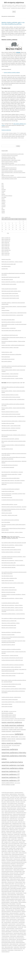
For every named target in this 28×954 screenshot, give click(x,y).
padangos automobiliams (14, 913)
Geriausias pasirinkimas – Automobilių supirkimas (11, 632)
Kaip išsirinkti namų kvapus (7, 497)
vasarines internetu (13, 919)
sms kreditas (14, 945)
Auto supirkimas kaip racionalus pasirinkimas (10, 519)
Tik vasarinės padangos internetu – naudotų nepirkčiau (12, 378)
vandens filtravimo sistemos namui (11, 811)
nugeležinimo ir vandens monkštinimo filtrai (14, 826)
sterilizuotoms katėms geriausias (8, 871)
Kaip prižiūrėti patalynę (6, 266)
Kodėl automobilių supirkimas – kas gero (9, 504)
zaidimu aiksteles (14, 137)
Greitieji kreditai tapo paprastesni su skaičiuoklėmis (11, 354)
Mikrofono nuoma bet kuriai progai (8, 592)
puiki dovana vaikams (20, 863)
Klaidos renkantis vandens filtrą (8, 580)
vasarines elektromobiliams (12, 926)
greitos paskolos (11, 950)
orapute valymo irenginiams (8, 734)
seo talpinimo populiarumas (15, 916)
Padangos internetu (5, 903)
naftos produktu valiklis (9, 947)
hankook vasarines (11, 925)
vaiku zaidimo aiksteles (19, 136)
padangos (19, 734)
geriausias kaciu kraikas (17, 866)
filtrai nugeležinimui (14, 795)
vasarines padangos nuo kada (13, 765)
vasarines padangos (10, 749)
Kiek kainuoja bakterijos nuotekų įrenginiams (14, 899)
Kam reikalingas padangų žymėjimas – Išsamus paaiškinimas (13, 565)
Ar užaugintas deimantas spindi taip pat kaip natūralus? (12, 499)
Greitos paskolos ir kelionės (7, 704)
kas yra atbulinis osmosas (12, 803)
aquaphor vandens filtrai (10, 831)
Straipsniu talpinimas (6, 130)
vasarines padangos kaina (12, 762)
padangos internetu (6, 736)
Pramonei (3, 206)
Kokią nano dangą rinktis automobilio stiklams (10, 478)
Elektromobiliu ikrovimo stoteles (13, 905)
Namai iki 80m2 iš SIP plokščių (15, 888)
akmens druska (22, 947)
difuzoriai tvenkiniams (11, 892)
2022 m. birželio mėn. (6, 248)
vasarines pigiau (21, 922)
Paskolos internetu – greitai (7, 352)
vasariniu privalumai (22, 930)
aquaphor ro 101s (17, 851)
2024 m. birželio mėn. (6, 244)
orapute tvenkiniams (16, 731)
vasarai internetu (5, 937)
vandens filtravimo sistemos (16, 806)
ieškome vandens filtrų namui (10, 812)
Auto (2, 183)
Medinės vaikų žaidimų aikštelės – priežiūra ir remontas (12, 607)
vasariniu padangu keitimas (8, 782)
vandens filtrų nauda (18, 800)
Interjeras (3, 191)
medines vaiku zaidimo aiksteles (19, 718)
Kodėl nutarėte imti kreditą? (7, 706)
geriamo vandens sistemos (20, 828)
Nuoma (3, 198)
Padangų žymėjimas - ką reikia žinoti (8, 328)
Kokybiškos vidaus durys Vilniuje (8, 423)
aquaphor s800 (10, 849)
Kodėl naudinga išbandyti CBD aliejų (8, 567)
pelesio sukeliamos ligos (14, 943)
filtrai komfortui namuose (11, 807)
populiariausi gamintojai (6, 940)
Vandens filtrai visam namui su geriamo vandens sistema (13, 582)
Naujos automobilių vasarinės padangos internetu (11, 549)
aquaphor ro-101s (7, 841)
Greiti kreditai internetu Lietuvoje (8, 359)
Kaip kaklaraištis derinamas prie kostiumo (10, 465)
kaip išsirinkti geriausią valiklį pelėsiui (9, 863)
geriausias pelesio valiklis (9, 883)
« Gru (8, 233)
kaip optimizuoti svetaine (12, 886)
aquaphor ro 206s (14, 852)
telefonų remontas (5, 857)
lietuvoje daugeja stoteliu (18, 874)
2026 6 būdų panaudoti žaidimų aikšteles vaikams (11, 291)
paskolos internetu (21, 945)
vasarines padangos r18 (10, 777)
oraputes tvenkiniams (6, 731)
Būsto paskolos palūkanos (7, 361)
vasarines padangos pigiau (12, 768)
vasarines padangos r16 (10, 771)
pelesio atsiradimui (19, 940)
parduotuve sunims (9, 914)
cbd (2, 711)
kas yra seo (12, 857)
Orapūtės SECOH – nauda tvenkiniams (9, 169)
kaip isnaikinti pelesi (5, 943)
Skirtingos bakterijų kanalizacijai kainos (9, 167)
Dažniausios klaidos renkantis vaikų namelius (10, 295)
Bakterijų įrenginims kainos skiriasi (13, 896)
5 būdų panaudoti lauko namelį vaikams (9, 288)
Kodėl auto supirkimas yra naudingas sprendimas (11, 649)
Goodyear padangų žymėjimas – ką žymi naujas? (11, 552)
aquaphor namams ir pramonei (14, 835)
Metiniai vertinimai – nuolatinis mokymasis (10, 655)
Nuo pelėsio (4, 197)
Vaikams (14, 133)
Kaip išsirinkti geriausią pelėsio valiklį (9, 158)
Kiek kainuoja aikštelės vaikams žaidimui (17, 889)
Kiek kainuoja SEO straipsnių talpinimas (9, 430)
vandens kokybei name (14, 815)
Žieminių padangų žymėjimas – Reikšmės (9, 161)
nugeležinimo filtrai (7, 854)
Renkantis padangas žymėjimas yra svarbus (10, 394)
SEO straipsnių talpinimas (14, 3)
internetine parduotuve (19, 792)
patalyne (4, 738)
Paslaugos (3, 201)
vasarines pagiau (15, 931)
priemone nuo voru (5, 855)
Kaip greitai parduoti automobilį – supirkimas (10, 438)
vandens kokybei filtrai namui (7, 814)
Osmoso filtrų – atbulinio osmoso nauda (9, 515)
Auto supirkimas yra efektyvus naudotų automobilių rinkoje (13, 618)
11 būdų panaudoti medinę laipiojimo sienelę (10, 298)
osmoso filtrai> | (22, 795)
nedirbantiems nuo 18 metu (7, 945)
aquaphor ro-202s (21, 846)
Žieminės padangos (22, 902)
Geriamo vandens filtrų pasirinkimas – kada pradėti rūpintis (13, 281)
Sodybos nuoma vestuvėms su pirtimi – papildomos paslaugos (14, 177)
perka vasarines (18, 925)
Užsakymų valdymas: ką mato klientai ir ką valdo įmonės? (13, 673)
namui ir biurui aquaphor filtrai (13, 843)
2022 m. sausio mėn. (5, 254)
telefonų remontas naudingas (7, 866)
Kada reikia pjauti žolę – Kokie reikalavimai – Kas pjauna (12, 472)
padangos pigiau (14, 736)
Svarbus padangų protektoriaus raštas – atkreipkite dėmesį (13, 399)
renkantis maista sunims (17, 948)
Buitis (7, 133)
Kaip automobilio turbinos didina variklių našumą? (11, 330)
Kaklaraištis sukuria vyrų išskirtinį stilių (9, 620)
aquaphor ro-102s (15, 841)
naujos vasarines (15, 922)
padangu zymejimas (22, 736)
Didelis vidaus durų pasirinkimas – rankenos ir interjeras (12, 560)
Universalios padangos (10, 909)
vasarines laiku (8, 920)
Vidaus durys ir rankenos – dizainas (8, 157)
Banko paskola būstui (6, 356)
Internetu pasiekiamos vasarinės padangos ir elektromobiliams (14, 688)
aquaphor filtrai (18, 831)
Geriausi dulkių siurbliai (16, 891)
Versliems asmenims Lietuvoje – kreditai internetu (11, 697)
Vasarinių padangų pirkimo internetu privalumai (11, 397)
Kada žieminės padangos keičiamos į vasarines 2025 (11, 322)
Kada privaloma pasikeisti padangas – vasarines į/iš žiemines (13, 613)
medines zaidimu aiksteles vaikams (15, 134)
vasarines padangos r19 (10, 780)
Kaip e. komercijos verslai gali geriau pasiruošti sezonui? (12, 657)
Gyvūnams (4, 189)
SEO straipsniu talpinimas (9, 792)
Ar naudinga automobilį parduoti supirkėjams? (11, 489)
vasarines (3, 920)
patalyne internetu (11, 738)
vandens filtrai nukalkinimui (9, 800)
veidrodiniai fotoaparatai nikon (7, 948)
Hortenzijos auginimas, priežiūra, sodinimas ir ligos (11, 667)
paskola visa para (22, 943)
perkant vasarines (20, 936)
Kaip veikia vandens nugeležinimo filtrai (9, 578)
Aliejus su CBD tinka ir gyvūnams (8, 163)
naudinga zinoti (4, 925)
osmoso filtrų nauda (5, 797)
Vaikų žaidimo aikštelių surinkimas (8, 547)
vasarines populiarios (20, 923)
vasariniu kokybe (5, 923)
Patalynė (3, 203)
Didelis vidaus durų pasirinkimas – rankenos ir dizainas (12, 261)
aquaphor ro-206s (19, 848)
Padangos (3, 200)
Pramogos (11, 133)
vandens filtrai (11, 828)
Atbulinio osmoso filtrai (6, 259)
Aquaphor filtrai (5, 268)
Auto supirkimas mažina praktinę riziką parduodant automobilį (14, 542)
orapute (16, 727)
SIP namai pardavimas (15, 897)
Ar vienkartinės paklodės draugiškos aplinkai (10, 603)
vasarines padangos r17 (10, 774)
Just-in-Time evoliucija (6, 522)
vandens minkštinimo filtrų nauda (16, 824)
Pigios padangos (12, 903)
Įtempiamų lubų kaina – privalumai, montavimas (11, 428)
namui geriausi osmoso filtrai (12, 820)
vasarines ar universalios (10, 917)
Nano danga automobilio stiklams (8, 319)
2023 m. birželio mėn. (6, 245)
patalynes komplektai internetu (8, 740)
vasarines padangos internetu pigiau (14, 757)
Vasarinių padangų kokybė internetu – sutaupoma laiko (12, 315)
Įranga (3, 192)
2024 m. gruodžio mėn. (6, 239)
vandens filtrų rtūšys (5, 815)
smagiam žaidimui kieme (6, 865)
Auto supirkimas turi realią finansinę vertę (10, 335)
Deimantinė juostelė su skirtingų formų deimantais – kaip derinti (14, 506)
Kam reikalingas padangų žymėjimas (9, 686)
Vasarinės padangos (14, 902)
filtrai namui (21, 820)
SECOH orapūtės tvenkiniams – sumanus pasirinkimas (12, 171)
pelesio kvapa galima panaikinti (17, 854)
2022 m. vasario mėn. (6, 253)
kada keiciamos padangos (7, 713)
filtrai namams (4, 809)
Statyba (3, 209)
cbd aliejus (6, 711)
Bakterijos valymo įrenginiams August (9, 627)
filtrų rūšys (8, 795)
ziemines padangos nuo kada (8, 784)
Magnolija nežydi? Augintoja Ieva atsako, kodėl (11, 277)
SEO (2, 208)
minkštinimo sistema (10, 798)
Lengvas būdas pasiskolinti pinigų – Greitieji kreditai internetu (13, 701)
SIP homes (12, 900)
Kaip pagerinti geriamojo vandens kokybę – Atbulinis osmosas (13, 421)
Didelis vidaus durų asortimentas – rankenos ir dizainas (12, 598)
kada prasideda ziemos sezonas (9, 716)
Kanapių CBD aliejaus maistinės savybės (9, 178)
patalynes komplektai (21, 738)
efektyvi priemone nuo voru (12, 880)
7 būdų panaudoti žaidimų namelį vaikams (10, 293)
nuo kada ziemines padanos (8, 727)
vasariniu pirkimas (7, 922)
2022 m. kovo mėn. (5, 251)
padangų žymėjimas (5, 794)
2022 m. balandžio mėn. (6, 250)
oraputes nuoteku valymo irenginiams (17, 729)
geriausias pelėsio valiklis (21, 860)
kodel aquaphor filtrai (12, 845)
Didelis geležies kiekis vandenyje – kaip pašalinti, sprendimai (13, 480)
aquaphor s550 (16, 849)
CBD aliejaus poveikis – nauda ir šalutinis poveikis (11, 425)
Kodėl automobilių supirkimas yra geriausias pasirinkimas (13, 664)
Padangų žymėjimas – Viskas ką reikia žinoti (10, 373)
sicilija (3, 947)
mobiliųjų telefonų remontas (18, 869)
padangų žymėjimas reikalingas (7, 875)
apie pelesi (13, 940)
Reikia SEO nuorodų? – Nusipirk (8, 175)
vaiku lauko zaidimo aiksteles (9, 136)
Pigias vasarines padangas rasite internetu (10, 376)
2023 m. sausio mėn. (5, 247)
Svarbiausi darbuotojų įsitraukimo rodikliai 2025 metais (12, 660)
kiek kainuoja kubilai (18, 871)
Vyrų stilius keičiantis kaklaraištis (8, 467)
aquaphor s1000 (4, 843)
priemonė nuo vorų (22, 855)
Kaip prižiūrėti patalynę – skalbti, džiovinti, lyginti (11, 160)
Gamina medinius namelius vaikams (12, 72)
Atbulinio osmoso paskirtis (7, 513)
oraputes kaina (5, 729)
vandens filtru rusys (17, 840)
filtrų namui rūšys (21, 817)
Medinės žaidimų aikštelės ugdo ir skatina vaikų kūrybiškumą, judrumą (13, 23)
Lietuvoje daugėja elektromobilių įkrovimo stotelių (11, 684)
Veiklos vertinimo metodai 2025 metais (9, 589)
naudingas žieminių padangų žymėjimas (16, 877)
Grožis (3, 188)
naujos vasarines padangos (12, 722)
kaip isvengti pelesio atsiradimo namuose (18, 862)
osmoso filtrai (12, 797)
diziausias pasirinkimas (10, 928)
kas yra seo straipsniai (19, 883)
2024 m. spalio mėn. (5, 242)
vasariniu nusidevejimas (21, 934)
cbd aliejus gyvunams (12, 711)
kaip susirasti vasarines (19, 937)
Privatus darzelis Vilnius (12, 894)
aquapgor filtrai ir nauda (6, 838)
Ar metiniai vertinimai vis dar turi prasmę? (10, 155)
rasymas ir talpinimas (20, 917)
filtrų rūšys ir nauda (18, 798)
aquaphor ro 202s (7, 852)
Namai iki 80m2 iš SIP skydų (7, 891)
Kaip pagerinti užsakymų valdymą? (8, 644)
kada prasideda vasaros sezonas (9, 715)
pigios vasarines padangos (11, 743)
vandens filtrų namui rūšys (21, 812)
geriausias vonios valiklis (14, 872)
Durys (3, 186)
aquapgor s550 (21, 841)
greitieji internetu (17, 950)
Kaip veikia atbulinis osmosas (7, 279)
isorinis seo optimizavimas (15, 885)
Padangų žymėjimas (5, 310)
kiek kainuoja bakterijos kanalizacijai (8, 718)
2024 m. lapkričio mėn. (6, 240)
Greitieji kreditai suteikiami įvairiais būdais (10, 699)
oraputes (21, 727)
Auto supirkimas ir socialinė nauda (8, 587)
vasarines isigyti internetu (18, 933)
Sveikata (3, 211)
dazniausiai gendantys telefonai (7, 868)
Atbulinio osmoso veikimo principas (8, 675)
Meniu (14, 11)
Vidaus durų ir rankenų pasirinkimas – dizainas (10, 623)
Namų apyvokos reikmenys (7, 195)
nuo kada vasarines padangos (13, 725)
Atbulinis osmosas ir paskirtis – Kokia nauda (10, 347)
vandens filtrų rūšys (5, 818)
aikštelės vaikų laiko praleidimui (17, 865)
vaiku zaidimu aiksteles (6, 137)
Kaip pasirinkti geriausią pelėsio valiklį (9, 625)
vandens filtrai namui (21, 807)
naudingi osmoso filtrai (19, 804)
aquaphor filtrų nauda (13, 837)
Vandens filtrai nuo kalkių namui (8, 491)
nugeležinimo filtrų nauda (16, 823)
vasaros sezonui (13, 936)
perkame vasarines (12, 939)
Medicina (3, 194)
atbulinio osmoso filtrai (11, 801)
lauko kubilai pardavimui (13, 855)
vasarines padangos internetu (14, 752)
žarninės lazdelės (19, 892)
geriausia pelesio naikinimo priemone (8, 942)
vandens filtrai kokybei (12, 809)
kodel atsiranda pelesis (20, 942)
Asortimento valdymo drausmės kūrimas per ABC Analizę (13, 154)
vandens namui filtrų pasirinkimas (19, 814)
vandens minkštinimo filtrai (6, 823)
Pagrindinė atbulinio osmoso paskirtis (9, 284)
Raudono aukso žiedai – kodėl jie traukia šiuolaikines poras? (13, 345)
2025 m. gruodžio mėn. (6, 237)
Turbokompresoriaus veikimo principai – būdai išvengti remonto (14, 312)
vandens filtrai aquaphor (16, 832)
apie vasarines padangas (21, 939)
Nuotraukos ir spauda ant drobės (8, 634)
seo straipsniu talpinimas (11, 860)
